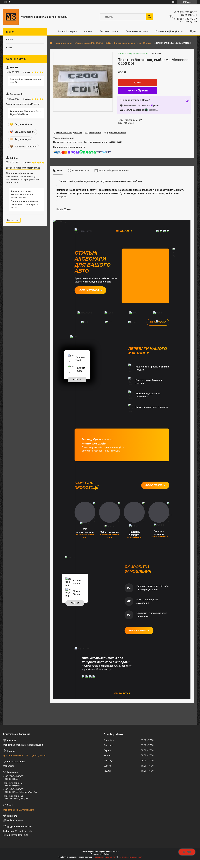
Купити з (132, 90)
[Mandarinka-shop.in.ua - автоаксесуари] (11, 17)
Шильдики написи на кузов (127, 43)
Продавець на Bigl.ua (100, 854)
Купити (137, 82)
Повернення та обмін (137, 31)
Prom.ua (115, 851)
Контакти (87, 31)
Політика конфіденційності (168, 31)
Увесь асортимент (89, 290)
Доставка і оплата (109, 31)
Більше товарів (153, 485)
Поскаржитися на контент (105, 857)
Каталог (10, 39)
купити (77, 379)
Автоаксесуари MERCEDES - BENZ (93, 43)
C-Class (147, 43)
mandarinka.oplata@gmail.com (18, 810)
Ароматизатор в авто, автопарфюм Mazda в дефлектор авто (22, 194)
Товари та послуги (63, 43)
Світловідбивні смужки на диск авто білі (25, 80)
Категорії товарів (66, 31)
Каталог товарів (137, 630)
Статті (9, 47)
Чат (189, 852)
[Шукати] (149, 16)
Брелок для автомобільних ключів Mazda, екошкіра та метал (24, 204)
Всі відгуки (12, 220)
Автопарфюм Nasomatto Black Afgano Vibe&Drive (25, 113)
